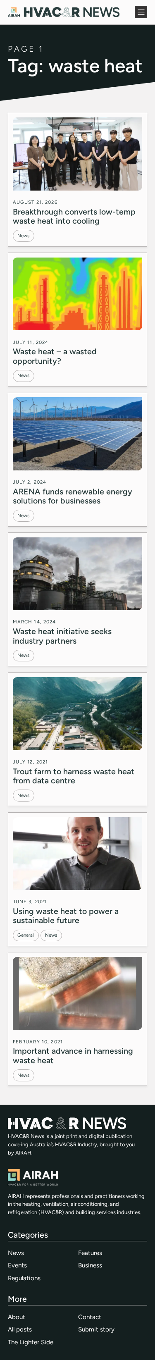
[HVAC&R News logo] (63, 12)
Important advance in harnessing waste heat (73, 1055)
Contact (89, 1317)
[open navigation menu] (141, 12)
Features (90, 1253)
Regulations (24, 1278)
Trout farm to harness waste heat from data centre (73, 775)
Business (90, 1265)
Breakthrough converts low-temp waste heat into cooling (74, 216)
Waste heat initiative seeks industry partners (62, 635)
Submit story (96, 1329)
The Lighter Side (30, 1342)
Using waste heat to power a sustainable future (66, 915)
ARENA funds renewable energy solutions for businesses (72, 496)
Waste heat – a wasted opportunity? (55, 355)
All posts (20, 1329)
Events (17, 1265)
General (25, 935)
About (16, 1317)
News (23, 236)
